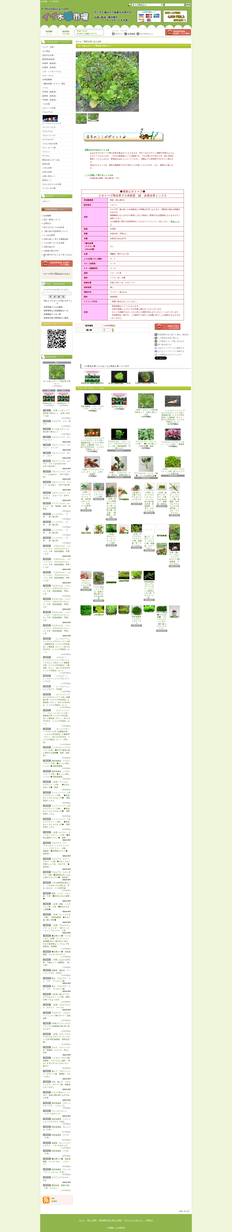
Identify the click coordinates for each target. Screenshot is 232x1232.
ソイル (45, 88)
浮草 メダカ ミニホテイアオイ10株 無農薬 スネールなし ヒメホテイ (162, 554)
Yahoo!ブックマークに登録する (171, 348)
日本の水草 (47, 172)
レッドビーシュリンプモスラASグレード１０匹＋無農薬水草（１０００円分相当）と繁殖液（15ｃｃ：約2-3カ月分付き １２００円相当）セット (173, 416)
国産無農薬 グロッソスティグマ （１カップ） (92, 407)
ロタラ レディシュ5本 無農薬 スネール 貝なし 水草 (57, 1050)
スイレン (46, 152)
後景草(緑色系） (49, 59)
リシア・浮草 (48, 47)
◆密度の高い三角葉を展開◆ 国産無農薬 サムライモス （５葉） (149, 611)
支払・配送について (66, 32)
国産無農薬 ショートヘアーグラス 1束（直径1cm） (124, 580)
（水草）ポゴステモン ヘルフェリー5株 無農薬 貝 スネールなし (137, 539)
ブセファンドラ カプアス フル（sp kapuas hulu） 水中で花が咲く (57, 464)
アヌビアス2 (47, 131)
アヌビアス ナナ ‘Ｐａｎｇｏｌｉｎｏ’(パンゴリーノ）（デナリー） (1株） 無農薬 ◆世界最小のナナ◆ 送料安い (56, 848)
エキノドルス (48, 76)
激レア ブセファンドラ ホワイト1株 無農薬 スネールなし (57, 1074)
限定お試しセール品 (50, 160)
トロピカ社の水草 (49, 144)
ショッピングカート (178, 32)
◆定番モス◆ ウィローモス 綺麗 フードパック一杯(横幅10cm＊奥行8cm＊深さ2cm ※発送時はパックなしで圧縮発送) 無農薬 (57, 941)
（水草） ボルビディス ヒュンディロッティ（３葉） (112, 538)
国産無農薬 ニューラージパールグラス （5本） (137, 578)
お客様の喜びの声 (51, 251)
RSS (53, 1198)
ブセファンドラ (49, 135)
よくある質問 (49, 235)
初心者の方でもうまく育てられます (57, 255)
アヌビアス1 (47, 112)
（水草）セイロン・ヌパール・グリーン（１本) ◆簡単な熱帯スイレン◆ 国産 (57, 835)
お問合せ (89, 32)
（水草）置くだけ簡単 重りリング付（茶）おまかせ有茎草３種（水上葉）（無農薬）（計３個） (112, 508)
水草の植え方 (49, 247)
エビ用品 (46, 51)
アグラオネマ (48, 139)
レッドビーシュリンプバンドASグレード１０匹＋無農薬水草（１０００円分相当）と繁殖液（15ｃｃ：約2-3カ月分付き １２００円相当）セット (92, 444)
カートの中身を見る (57, 263)
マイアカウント (146, 34)
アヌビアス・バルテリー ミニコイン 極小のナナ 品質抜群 (57, 1015)
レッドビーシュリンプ (51, 123)
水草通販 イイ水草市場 (116, 1228)
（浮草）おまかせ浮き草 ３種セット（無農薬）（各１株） (57, 962)
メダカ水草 (47, 168)
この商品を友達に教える (168, 338)
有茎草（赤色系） (49, 67)
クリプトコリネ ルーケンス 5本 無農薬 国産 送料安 (57, 506)
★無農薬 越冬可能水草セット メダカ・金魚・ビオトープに (92, 383)
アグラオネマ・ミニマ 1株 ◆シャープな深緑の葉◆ (147, 474)
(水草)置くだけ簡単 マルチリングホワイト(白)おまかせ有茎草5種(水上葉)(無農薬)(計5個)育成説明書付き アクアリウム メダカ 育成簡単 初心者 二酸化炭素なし (111, 579)
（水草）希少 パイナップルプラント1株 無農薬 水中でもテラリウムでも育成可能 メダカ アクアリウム (174, 502)
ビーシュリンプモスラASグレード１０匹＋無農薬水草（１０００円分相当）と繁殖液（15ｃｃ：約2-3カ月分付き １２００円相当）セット (56, 699)
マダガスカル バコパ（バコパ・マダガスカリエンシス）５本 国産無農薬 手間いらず (119, 444)
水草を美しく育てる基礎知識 (55, 239)
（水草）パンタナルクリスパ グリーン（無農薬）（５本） (98, 533)
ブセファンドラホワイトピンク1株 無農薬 (87, 584)
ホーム (49, 32)
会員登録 (131, 34)
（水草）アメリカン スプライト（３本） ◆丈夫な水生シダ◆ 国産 (57, 784)
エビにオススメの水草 (51, 184)
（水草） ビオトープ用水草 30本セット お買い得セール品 (56, 413)
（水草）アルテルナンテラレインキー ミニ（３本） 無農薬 (93, 471)
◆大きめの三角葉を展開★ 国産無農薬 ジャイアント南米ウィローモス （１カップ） (86, 615)
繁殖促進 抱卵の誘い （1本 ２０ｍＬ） (175, 617)
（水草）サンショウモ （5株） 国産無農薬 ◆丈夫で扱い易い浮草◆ (57, 917)
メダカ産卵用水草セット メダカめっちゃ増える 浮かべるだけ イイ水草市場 (57, 885)
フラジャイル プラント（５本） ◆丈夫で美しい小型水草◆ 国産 (146, 443)
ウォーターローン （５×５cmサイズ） (99, 614)
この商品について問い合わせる (171, 341)
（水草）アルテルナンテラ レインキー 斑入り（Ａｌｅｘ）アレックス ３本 (57, 928)
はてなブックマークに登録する (171, 351)
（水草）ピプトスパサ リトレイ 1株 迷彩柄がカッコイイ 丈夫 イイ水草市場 (87, 500)
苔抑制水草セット (49, 403)
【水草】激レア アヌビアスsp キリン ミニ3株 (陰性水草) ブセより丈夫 (56, 997)
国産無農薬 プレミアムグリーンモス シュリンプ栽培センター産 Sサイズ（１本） (150, 590)
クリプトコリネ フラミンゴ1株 (99, 494)
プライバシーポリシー (133, 1220)
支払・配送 (92, 1220)
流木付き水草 (48, 55)
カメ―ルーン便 (49, 147)
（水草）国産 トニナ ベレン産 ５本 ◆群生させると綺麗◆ (57, 906)
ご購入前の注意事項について (55, 231)
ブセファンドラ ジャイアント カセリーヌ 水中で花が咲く (57, 495)
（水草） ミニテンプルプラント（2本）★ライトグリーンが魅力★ (173, 471)
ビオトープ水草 (49, 108)
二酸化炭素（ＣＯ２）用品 (53, 84)
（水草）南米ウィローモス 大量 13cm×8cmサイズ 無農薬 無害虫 (162, 498)
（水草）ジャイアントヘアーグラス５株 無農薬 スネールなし (124, 533)
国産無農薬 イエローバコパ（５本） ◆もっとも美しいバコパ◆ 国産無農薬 (57, 763)
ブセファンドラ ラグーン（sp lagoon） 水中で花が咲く (57, 474)
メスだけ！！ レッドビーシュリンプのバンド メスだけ (56, 678)
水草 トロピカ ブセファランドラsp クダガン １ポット (86, 533)
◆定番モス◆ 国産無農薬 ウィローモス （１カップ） (57, 1161)
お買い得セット (49, 176)
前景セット (47, 180)
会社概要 (47, 216)
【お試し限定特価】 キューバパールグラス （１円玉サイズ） (119, 383)
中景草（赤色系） (49, 100)
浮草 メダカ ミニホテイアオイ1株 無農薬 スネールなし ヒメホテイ (162, 533)
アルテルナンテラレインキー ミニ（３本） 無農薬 (172, 443)
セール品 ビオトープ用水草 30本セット (57, 382)
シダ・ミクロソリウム (51, 71)
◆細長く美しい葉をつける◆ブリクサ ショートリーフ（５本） (111, 614)
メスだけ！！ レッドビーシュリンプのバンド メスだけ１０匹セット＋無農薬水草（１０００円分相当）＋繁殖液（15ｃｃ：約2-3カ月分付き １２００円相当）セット (57, 664)
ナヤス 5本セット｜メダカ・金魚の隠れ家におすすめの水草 (56, 1095)
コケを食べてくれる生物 (53, 243)
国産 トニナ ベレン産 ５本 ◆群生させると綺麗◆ (57, 896)
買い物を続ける (164, 344)
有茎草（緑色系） (49, 63)
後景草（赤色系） (49, 96)
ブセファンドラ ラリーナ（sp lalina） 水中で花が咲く (57, 485)
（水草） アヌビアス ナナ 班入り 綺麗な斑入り (119, 473)
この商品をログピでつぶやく (170, 354)
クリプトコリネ (49, 127)
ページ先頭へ (184, 1211)
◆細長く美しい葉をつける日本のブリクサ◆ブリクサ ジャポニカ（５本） (124, 613)
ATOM (54, 1201)
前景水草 (46, 164)
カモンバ (46, 201)
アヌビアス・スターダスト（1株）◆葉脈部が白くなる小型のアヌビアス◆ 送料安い (57, 875)
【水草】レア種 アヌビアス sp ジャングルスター (136, 497)
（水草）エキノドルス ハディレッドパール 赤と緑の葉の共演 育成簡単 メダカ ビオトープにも (149, 501)
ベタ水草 (46, 104)
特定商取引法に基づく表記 (110, 1220)
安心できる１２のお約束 (53, 227)
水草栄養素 (47, 79)
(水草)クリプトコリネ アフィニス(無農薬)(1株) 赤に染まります (56, 1026)
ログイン (119, 34)
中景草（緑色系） (49, 92)
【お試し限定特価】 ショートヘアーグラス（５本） (146, 383)
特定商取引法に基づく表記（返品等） (174, 334)
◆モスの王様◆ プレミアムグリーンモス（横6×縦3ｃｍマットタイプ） (162, 621)
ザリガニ (46, 156)
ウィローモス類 (49, 188)
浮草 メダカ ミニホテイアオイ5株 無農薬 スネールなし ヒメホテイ (175, 539)
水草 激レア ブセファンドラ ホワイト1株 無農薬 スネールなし (57, 1084)
